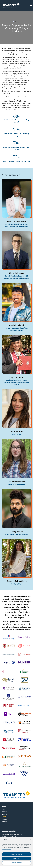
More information (6, 849)
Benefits (4, 814)
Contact (4, 821)
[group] (16, 116)
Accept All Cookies (16, 854)
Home (3, 809)
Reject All (16, 858)
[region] (16, 851)
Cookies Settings (16, 863)
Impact (4, 816)
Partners (4, 819)
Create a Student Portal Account (12, 834)
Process (4, 812)
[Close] (30, 840)
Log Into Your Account (9, 836)
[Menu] (31, 5)
